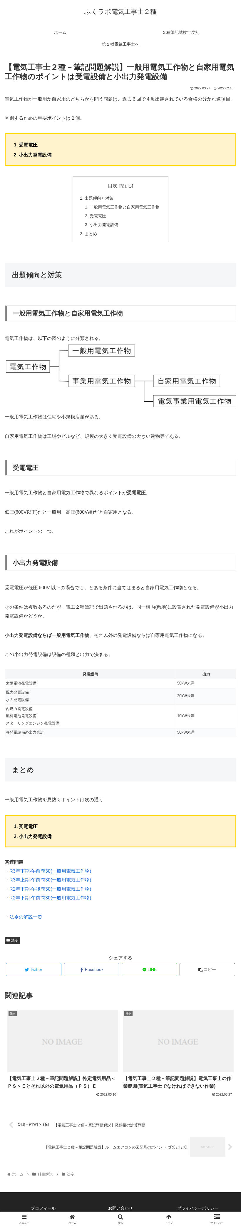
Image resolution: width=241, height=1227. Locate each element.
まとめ (91, 233)
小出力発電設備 (104, 224)
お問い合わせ (120, 1208)
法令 (14, 940)
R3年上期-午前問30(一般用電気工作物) (50, 879)
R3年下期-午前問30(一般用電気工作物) (50, 871)
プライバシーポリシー (197, 1208)
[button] (223, 764)
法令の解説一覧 (25, 916)
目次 (112, 185)
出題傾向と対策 (99, 198)
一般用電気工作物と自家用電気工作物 (125, 207)
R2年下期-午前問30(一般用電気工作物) (50, 897)
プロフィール (43, 1208)
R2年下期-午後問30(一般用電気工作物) (50, 889)
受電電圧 (98, 215)
